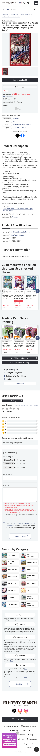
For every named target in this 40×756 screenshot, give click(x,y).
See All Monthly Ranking (19, 362)
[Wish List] (24, 2)
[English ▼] (20, 2)
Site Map (29, 747)
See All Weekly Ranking (19, 358)
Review (6, 485)
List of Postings (12, 401)
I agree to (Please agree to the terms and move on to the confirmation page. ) (21, 525)
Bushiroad (16, 118)
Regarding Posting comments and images (26, 405)
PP (14, 121)
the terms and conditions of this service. (20, 524)
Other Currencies (8, 97)
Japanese (15, 217)
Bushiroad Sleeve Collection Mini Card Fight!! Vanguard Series (17, 210)
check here (11, 633)
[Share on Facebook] (22, 136)
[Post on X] (17, 136)
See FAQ (19, 684)
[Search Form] (32, 3)
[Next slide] (37, 291)
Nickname (7, 474)
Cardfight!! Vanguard (20, 127)
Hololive (9, 379)
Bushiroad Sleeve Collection (22, 124)
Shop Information (29, 744)
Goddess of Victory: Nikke (16, 376)
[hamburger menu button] (36, 3)
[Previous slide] (2, 291)
